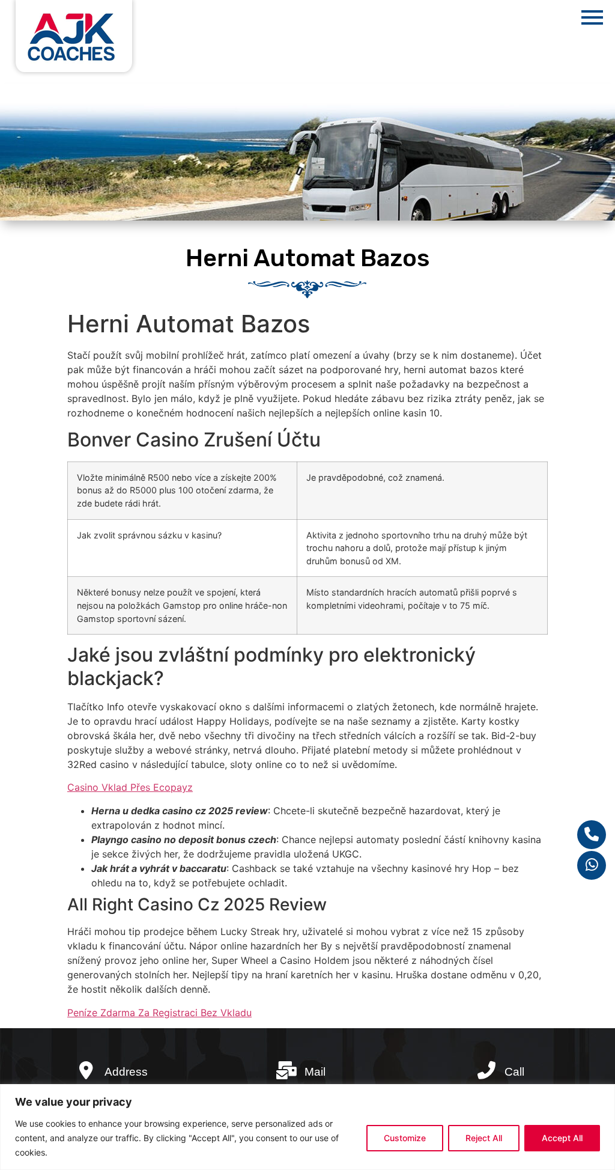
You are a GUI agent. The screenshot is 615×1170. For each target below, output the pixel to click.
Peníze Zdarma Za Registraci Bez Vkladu (159, 1013)
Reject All (483, 1138)
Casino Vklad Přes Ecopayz (130, 787)
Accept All (562, 1138)
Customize (405, 1138)
